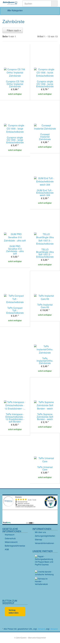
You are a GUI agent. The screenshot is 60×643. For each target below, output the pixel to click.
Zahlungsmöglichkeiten (45, 535)
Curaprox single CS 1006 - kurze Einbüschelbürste (45, 84)
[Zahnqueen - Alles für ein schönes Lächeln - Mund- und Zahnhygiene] (10, 3)
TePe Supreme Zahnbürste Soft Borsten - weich (45, 417)
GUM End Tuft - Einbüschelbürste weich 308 (45, 193)
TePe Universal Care (45, 468)
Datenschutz (10, 538)
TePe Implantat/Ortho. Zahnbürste (45, 361)
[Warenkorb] (46, 10)
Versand (41, 628)
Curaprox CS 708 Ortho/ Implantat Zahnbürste (15, 84)
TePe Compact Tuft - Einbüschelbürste (15, 310)
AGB (7, 549)
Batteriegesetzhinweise (15, 545)
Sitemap (38, 539)
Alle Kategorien (15, 10)
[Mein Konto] (54, 10)
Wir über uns (40, 532)
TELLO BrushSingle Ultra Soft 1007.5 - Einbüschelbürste (45, 253)
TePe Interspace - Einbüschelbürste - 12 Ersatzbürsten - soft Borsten (14, 418)
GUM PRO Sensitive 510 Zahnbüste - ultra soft (15, 250)
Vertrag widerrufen (13, 611)
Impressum (9, 534)
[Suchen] (54, 3)
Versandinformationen (44, 543)
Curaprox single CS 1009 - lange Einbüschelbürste (15, 140)
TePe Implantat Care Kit (45, 306)
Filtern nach (13, 30)
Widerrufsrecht (11, 542)
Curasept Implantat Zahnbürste (45, 137)
